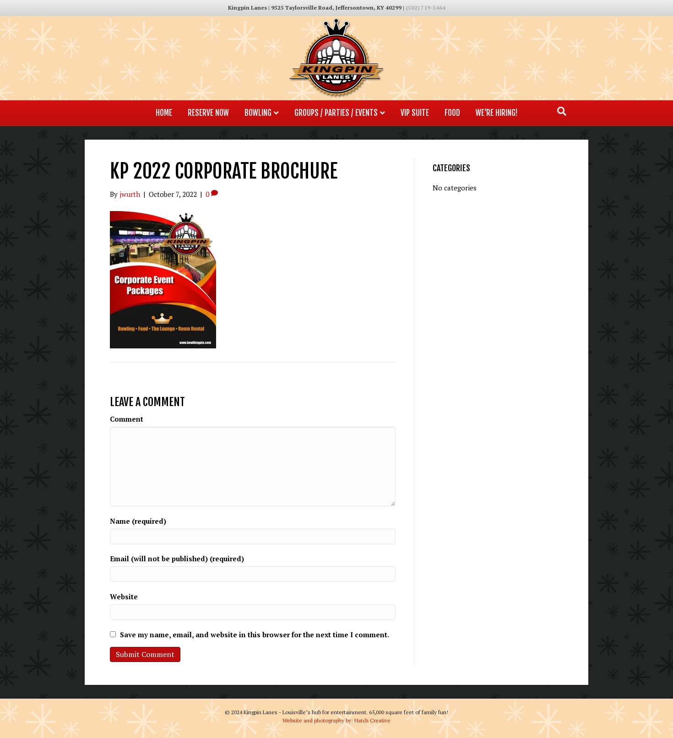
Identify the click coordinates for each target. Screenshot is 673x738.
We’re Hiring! (497, 113)
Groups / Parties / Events (336, 113)
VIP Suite (415, 113)
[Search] (562, 111)
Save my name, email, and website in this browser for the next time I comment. (254, 634)
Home (164, 113)
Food (452, 113)
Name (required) (138, 521)
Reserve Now (208, 113)
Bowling (257, 113)
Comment (126, 418)
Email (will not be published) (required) (177, 558)
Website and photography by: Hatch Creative (336, 720)
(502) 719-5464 (425, 7)
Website (124, 596)
